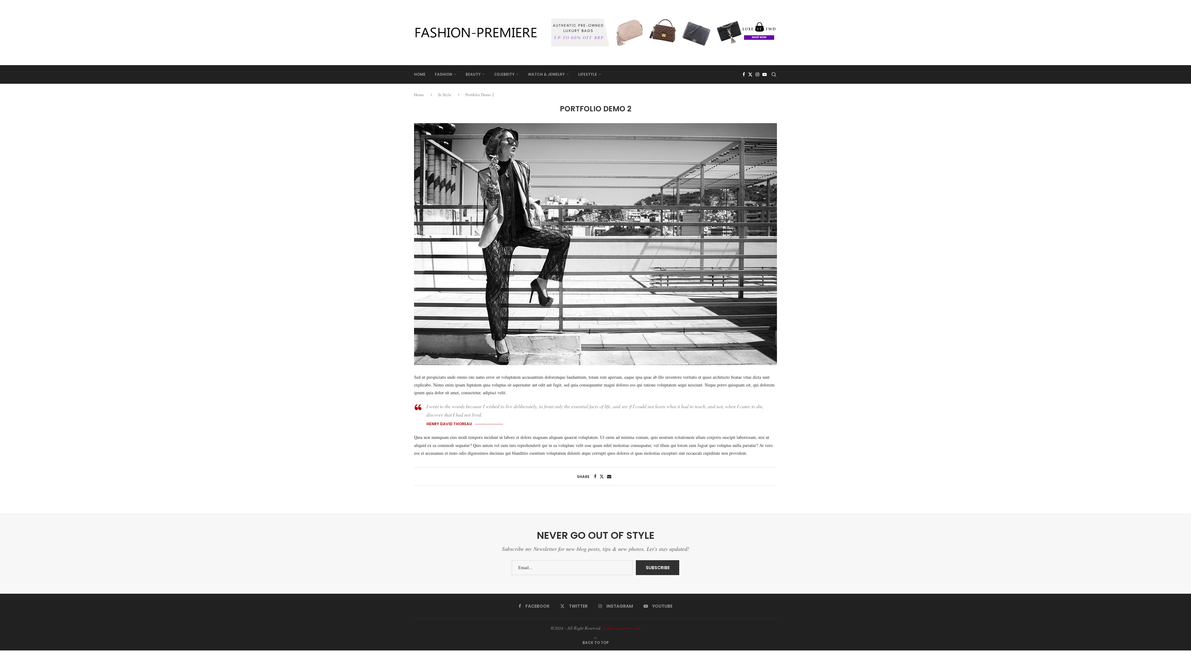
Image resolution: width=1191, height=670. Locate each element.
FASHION (443, 74)
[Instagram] (757, 74)
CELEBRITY (504, 74)
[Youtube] (764, 74)
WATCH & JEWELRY (546, 74)
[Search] (774, 74)
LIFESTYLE (587, 74)
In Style (444, 94)
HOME (420, 74)
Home (419, 94)
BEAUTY (473, 74)
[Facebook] (744, 74)
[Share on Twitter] (602, 476)
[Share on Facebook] (595, 476)
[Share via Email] (609, 476)
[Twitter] (750, 74)
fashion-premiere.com (621, 628)
